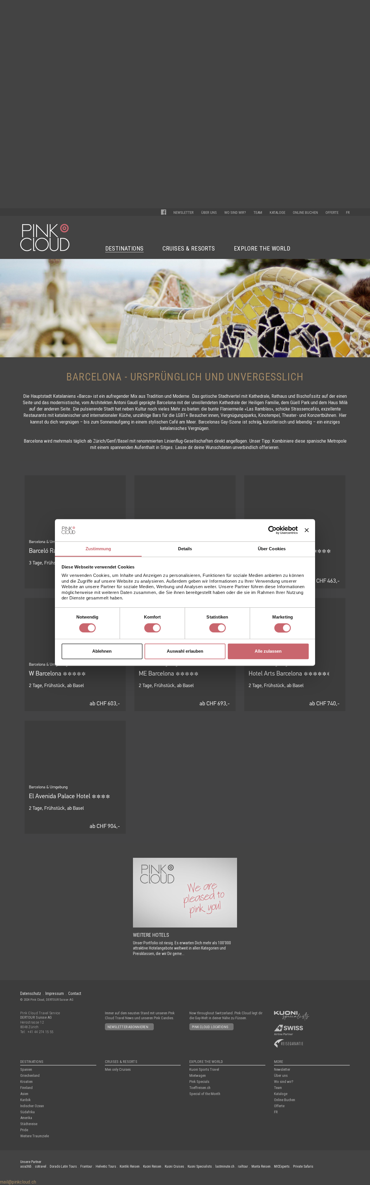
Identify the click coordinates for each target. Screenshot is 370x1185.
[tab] (98, 549)
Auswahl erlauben (185, 651)
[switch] (152, 627)
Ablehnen (102, 651)
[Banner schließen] (307, 530)
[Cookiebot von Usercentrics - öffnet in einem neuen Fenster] (272, 530)
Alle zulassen (268, 651)
